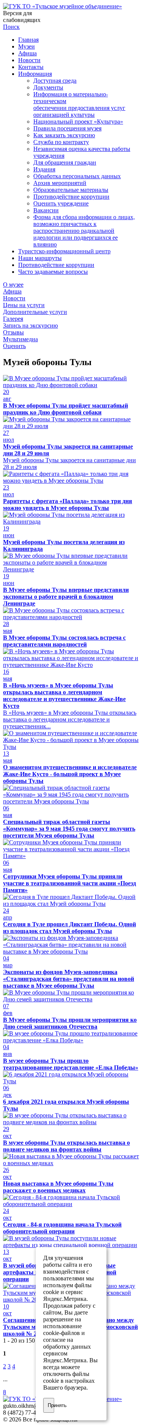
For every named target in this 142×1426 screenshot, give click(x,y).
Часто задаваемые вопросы (53, 271)
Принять (51, 1405)
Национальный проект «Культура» (78, 121)
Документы (48, 87)
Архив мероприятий (59, 183)
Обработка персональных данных (77, 176)
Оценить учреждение (61, 203)
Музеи (26, 46)
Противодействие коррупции (71, 196)
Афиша (27, 53)
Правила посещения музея (67, 128)
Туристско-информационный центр (64, 251)
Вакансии (46, 210)
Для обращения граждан (64, 162)
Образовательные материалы (70, 190)
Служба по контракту (61, 142)
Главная (28, 39)
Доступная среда (54, 80)
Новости (29, 60)
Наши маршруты (40, 258)
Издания (44, 169)
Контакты (31, 67)
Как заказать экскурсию (64, 135)
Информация (35, 74)
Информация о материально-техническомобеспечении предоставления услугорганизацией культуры (79, 104)
